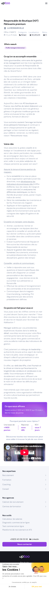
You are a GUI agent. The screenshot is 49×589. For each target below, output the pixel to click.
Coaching (6, 484)
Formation (6, 480)
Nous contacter (24, 544)
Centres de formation (11, 506)
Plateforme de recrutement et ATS (17, 530)
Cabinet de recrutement (12, 502)
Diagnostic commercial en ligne (15, 522)
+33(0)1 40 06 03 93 (19, 539)
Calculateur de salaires (12, 519)
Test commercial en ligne (13, 526)
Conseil (5, 489)
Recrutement (8, 475)
